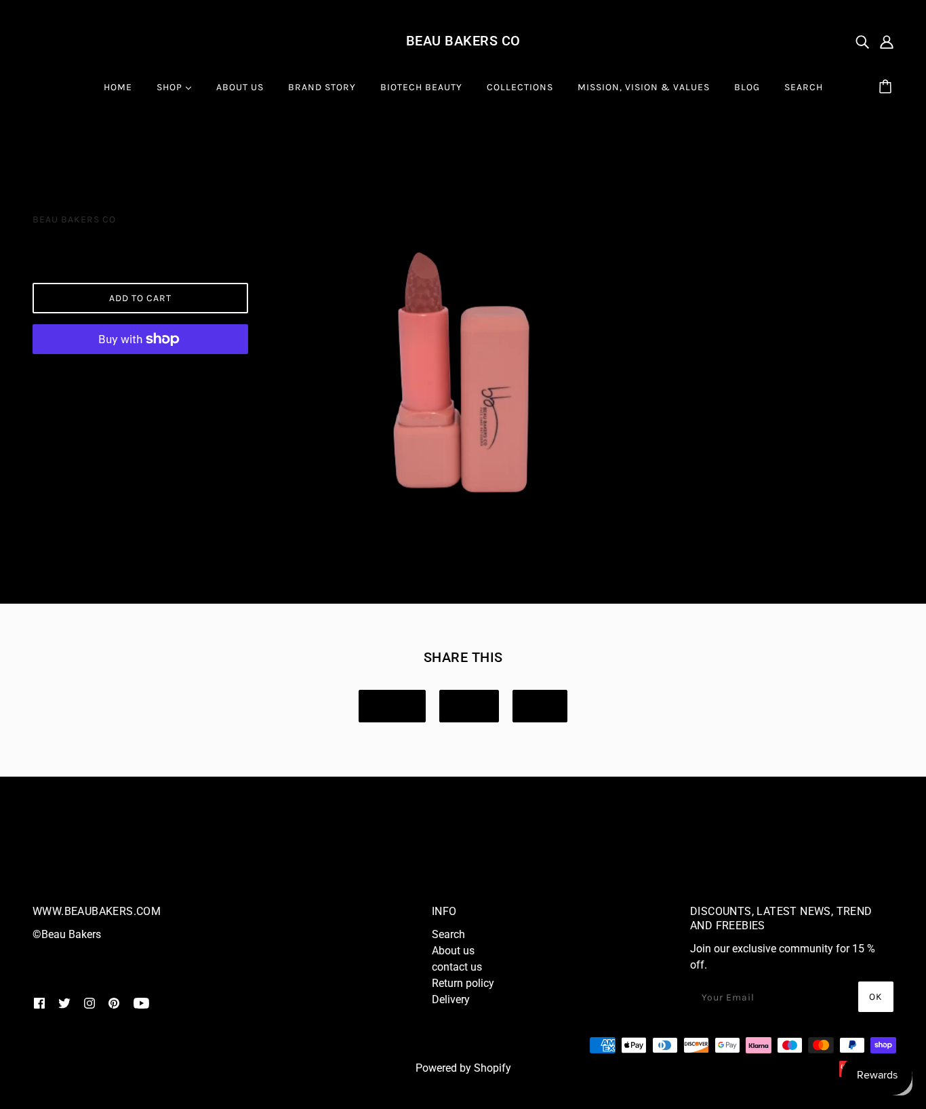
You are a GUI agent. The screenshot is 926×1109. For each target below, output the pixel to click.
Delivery (451, 999)
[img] (862, 41)
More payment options (140, 372)
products (103, 152)
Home (46, 152)
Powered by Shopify (463, 1068)
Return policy (463, 983)
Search (448, 934)
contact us (457, 966)
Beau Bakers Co (463, 41)
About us (453, 950)
